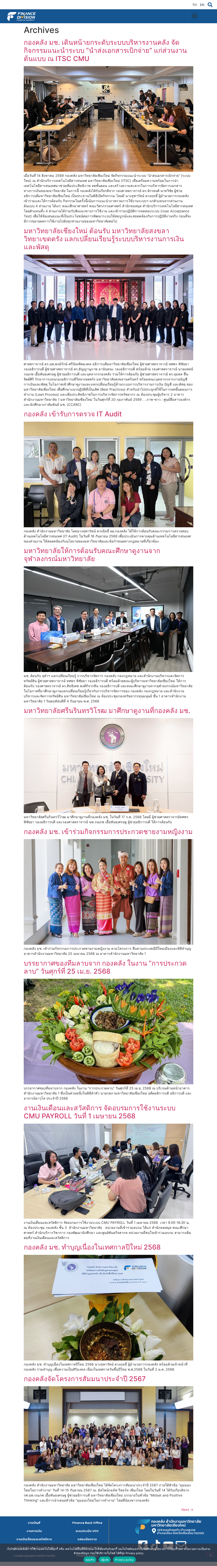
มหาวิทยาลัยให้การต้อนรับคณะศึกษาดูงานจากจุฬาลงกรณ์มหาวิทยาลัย (92, 555)
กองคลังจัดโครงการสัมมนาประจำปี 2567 (85, 1379)
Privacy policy (124, 1559)
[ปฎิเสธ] (210, 1554)
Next (187, 1509)
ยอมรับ (90, 1559)
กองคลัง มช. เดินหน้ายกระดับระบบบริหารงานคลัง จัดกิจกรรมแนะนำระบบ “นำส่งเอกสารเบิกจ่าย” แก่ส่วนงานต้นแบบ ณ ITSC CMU (105, 50)
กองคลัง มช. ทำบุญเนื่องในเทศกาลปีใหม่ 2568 (92, 1247)
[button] (194, 15)
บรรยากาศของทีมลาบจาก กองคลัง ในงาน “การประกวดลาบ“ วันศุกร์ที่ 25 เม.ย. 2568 (105, 967)
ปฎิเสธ (105, 1559)
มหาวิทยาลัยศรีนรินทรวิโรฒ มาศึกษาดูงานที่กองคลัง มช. (107, 710)
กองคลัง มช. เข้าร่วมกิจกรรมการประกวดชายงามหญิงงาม (108, 831)
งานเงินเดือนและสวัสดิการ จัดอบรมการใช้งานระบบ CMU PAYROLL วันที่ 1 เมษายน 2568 (99, 1112)
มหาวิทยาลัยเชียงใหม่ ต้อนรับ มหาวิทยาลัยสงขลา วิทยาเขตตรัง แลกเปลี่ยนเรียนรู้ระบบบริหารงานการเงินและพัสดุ (104, 239)
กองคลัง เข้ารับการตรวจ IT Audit (73, 414)
